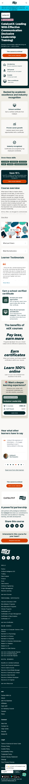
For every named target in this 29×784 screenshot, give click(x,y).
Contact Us (4, 726)
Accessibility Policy (7, 751)
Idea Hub (4, 723)
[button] (3, 558)
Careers (3, 711)
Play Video (16, 230)
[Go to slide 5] (18, 464)
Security (3, 731)
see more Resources (7, 683)
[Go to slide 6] (21, 464)
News (3, 714)
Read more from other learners (14, 470)
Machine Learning (6, 591)
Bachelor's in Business (7, 638)
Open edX (4, 706)
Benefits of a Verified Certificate (10, 663)
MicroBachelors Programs (8, 606)
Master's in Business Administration (11, 641)
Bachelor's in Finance (7, 636)
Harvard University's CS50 (8, 601)
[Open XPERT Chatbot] (24, 773)
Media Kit (4, 734)
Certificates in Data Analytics (9, 616)
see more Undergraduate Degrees (10, 652)
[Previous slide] (5, 464)
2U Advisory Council (7, 708)
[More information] (16, 178)
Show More (4, 217)
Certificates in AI (5, 611)
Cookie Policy (5, 749)
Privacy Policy (5, 746)
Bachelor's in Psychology (8, 634)
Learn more (14, 9)
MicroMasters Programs (8, 604)
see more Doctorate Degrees (9, 655)
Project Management (7, 588)
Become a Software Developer (10, 677)
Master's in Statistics (7, 643)
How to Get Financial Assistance (10, 665)
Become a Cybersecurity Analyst (10, 672)
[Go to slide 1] (7, 464)
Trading (3, 574)
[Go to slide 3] (13, 464)
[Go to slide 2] (10, 464)
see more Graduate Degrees (9, 654)
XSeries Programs (6, 609)
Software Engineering (7, 586)
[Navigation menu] (2, 3)
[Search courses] (26, 2)
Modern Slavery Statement (9, 757)
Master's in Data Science (8, 648)
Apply (17, 771)
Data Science (5, 583)
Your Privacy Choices (7, 762)
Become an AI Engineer (8, 680)
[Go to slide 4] (15, 464)
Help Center (5, 729)
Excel (2, 581)
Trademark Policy (6, 754)
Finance (3, 578)
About (3, 698)
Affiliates (4, 703)
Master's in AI (5, 646)
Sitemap (3, 759)
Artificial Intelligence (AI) (8, 571)
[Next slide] (23, 464)
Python (3, 569)
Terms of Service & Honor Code (11, 743)
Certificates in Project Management (11, 614)
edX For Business (6, 700)
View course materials (14, 55)
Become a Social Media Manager (10, 670)
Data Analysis (5, 576)
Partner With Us (6, 695)
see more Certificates (7, 622)
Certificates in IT (5, 618)
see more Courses (6, 594)
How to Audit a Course (7, 667)
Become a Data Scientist (8, 675)
